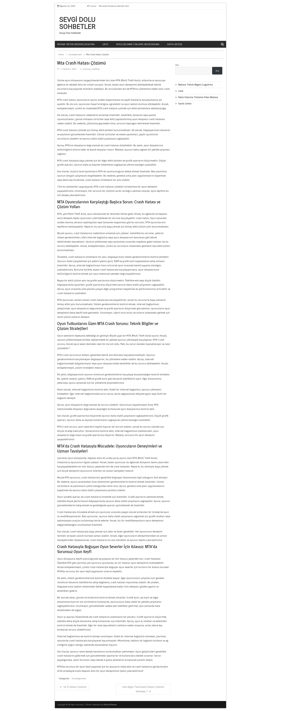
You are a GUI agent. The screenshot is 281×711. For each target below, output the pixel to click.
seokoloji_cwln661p (91, 69)
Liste (105, 44)
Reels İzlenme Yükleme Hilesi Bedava (137, 44)
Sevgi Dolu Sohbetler (77, 23)
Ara (177, 64)
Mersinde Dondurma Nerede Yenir (114, 6)
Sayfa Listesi (174, 44)
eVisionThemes (110, 704)
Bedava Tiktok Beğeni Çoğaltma (76, 44)
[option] (125, 6)
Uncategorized (79, 678)
